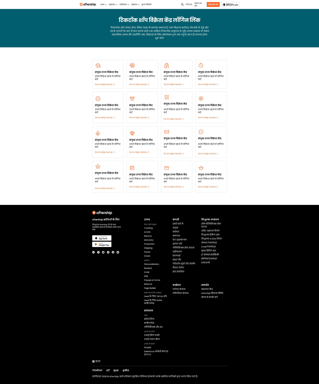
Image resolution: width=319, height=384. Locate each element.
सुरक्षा (116, 370)
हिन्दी (97, 361)
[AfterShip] (88, 4)
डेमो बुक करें (213, 4)
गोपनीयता (97, 370)
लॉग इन (189, 4)
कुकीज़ (126, 370)
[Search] (182, 4)
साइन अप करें (198, 4)
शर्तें (107, 370)
